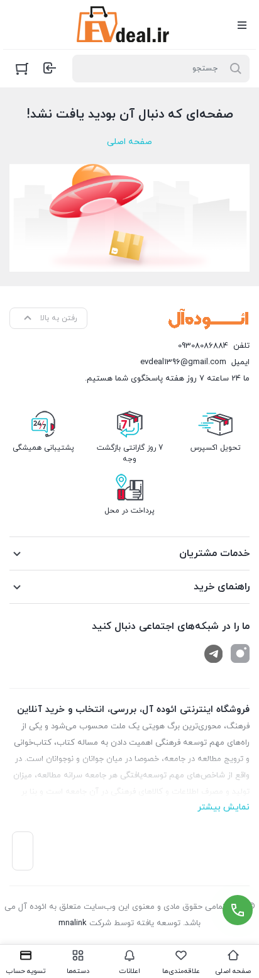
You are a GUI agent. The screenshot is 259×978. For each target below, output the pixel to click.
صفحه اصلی (129, 142)
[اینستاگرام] (240, 653)
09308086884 (203, 346)
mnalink (72, 923)
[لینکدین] (213, 653)
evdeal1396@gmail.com (183, 362)
